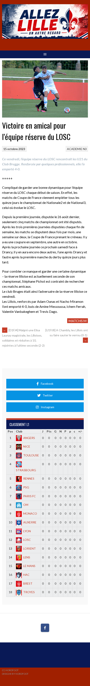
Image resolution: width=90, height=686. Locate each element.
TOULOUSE (31, 455)
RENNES (28, 478)
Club (19, 431)
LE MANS (29, 566)
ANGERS (29, 438)
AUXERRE (29, 522)
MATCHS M (77, 321)
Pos (10, 431)
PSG (26, 487)
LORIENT (29, 548)
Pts (49, 431)
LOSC (27, 539)
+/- (80, 431)
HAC (26, 574)
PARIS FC (29, 496)
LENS (26, 557)
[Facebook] (45, 628)
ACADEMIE (74, 149)
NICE (26, 446)
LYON (27, 531)
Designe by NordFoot (15, 673)
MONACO (30, 513)
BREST (27, 583)
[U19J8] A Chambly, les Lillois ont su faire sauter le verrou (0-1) (66, 335)
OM (25, 504)
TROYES (29, 592)
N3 (85, 149)
